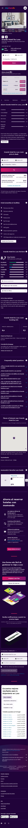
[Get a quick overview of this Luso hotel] (26, 105)
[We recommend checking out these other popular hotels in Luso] (26, 470)
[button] (2, 8)
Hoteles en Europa (12, 766)
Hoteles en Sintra (7, 734)
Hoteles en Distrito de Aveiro (9, 767)
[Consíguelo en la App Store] (14, 816)
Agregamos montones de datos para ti (12, 757)
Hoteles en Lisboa (7, 715)
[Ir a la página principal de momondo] (10, 8)
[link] (14, 549)
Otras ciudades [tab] (7, 697)
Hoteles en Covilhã (7, 721)
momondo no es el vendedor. (10, 754)
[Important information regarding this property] (26, 319)
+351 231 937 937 (6, 46)
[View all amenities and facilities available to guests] (26, 203)
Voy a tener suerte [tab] (8, 704)
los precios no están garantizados (13, 750)
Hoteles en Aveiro (7, 729)
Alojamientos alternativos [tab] (10, 700)
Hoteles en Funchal (7, 723)
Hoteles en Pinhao (7, 731)
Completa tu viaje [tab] (8, 707)
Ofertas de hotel (3, 766)
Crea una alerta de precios (13, 540)
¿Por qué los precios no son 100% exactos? (11, 760)
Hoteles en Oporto (7, 717)
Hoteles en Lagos (7, 736)
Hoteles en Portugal (22, 766)
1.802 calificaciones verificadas (16, 49)
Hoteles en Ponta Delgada (9, 725)
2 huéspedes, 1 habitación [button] (10, 59)
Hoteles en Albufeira (7, 719)
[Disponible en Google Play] (5, 816)
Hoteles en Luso (20, 767)
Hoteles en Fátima (7, 727)
